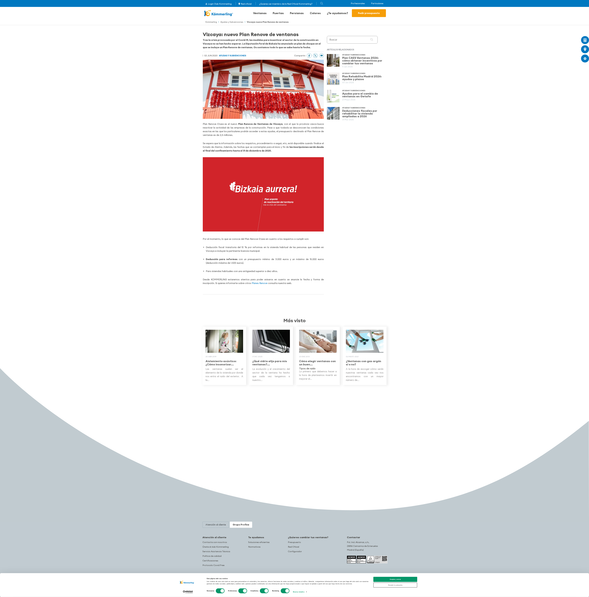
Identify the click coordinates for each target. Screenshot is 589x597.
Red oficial (246, 3)
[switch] (242, 590)
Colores (315, 13)
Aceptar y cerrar (395, 579)
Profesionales (358, 3)
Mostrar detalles (298, 592)
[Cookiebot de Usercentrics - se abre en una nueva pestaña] (188, 591)
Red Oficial (293, 546)
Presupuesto (294, 542)
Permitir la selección (395, 585)
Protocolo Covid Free (213, 565)
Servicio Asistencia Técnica (216, 551)
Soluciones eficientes (259, 542)
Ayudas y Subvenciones (231, 22)
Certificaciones (210, 560)
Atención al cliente (214, 537)
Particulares (377, 3)
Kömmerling (211, 22)
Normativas (254, 546)
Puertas (278, 13)
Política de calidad (211, 556)
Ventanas (260, 13)
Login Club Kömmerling (220, 3)
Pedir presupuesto (369, 13)
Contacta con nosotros (214, 542)
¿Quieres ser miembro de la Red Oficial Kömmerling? (285, 3)
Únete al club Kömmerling (215, 546)
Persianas (297, 13)
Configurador (295, 551)
